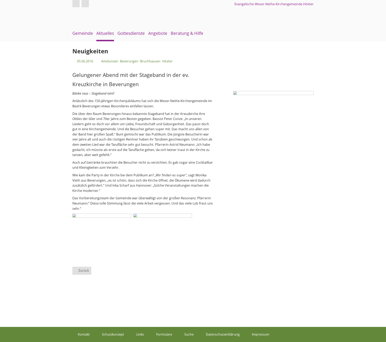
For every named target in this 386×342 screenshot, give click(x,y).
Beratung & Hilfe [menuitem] (187, 33)
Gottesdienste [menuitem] (131, 33)
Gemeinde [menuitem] (82, 33)
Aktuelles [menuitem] (105, 33)
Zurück (83, 270)
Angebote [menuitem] (157, 33)
